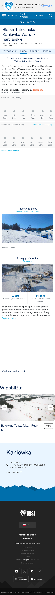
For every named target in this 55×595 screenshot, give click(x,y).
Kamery (47, 51)
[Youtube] (17, 571)
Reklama (27, 538)
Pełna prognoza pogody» (43, 124)
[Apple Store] (36, 578)
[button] (51, 15)
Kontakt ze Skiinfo (28, 534)
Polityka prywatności (27, 550)
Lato (29, 22)
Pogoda (12, 15)
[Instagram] (32, 571)
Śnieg (23, 51)
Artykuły (40, 15)
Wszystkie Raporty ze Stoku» (27, 211)
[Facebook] (40, 571)
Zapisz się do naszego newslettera (27, 543)
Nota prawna (27, 547)
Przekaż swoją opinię (9, 150)
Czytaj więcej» (9, 318)
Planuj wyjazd (24, 15)
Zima (22, 22)
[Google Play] (21, 578)
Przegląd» (27, 261)
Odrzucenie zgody (27, 563)
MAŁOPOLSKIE (10, 43)
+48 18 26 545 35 (14, 472)
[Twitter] (24, 571)
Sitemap (27, 556)
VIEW (48, 426)
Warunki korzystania (27, 553)
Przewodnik (10, 51)
